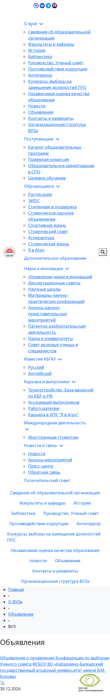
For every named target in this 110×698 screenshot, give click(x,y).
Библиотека (40, 56)
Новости (36, 106)
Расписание (40, 194)
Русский (36, 367)
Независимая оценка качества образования (55, 550)
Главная (16, 589)
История (36, 50)
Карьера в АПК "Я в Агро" (53, 414)
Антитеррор (40, 75)
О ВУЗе (15, 602)
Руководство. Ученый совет (55, 63)
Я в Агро (36, 250)
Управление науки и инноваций (60, 277)
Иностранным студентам (53, 437)
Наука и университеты (50, 338)
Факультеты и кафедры (51, 44)
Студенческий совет (48, 231)
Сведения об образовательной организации (55, 493)
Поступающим (39, 139)
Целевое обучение (47, 178)
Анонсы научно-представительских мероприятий (47, 314)
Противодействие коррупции (57, 69)
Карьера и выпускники (47, 381)
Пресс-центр (40, 466)
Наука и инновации (44, 268)
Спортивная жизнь (47, 225)
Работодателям (43, 408)
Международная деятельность (55, 423)
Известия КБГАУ (40, 359)
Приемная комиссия (48, 159)
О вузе (31, 23)
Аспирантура (41, 237)
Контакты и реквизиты (50, 118)
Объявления (40, 112)
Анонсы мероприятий (50, 460)
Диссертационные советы (54, 283)
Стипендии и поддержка (52, 207)
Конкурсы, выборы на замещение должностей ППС (53, 537)
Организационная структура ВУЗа (55, 581)
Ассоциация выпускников (53, 402)
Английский (40, 373)
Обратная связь (44, 472)
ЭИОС (101, 11)
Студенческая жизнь (48, 244)
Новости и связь (41, 445)
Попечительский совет (47, 480)
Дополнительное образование (55, 258)
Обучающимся (39, 186)
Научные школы (44, 289)
